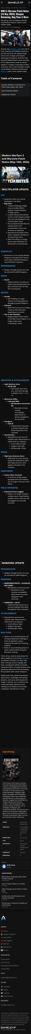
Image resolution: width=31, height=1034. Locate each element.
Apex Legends (7, 941)
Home (2, 8)
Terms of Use (5, 962)
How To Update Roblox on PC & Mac (13, 884)
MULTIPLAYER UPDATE (10, 91)
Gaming (7, 8)
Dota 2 (5, 931)
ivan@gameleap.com (7, 1005)
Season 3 (4, 71)
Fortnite (6, 950)
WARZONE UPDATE (9, 95)
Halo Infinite (7, 937)
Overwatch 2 (7, 947)
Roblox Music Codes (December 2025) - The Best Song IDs (14, 878)
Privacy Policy (5, 959)
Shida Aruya (17, 27)
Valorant (6, 944)
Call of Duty (14, 8)
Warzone (25, 658)
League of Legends (9, 934)
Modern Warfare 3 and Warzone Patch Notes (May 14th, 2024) (13, 86)
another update (16, 49)
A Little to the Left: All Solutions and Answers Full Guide (13, 897)
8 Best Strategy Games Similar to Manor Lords (15, 890)
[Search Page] (29, 2)
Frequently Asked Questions (10, 966)
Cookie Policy (5, 969)
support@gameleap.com (9, 977)
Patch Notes (22, 8)
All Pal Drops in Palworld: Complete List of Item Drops (14, 904)
